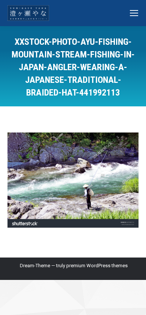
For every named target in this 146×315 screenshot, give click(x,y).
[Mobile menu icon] (134, 13)
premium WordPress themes (97, 265)
